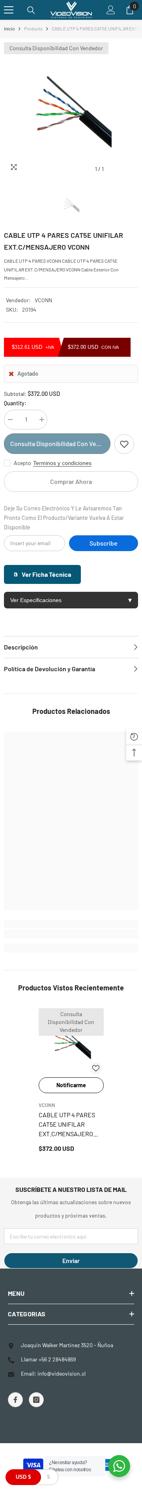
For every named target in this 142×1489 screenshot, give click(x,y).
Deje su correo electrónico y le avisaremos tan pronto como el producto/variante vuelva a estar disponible (64, 518)
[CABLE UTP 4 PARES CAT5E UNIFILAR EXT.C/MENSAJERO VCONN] (71, 1040)
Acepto (22, 462)
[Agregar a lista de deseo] (124, 444)
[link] (71, 934)
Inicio (9, 28)
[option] (71, 109)
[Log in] (110, 10)
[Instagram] (36, 1399)
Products (33, 28)
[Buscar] (31, 10)
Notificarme (71, 1085)
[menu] (8, 10)
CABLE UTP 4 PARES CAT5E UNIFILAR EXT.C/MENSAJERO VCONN (67, 1125)
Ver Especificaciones (71, 600)
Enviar (71, 1260)
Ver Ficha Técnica (46, 574)
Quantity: (15, 403)
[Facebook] (15, 1399)
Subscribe (104, 543)
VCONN (43, 300)
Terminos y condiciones (62, 463)
